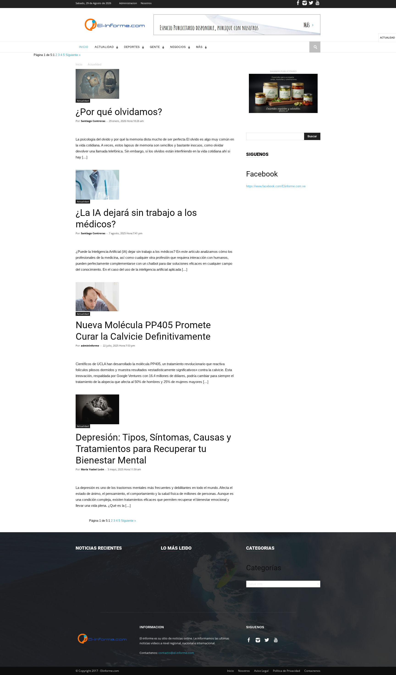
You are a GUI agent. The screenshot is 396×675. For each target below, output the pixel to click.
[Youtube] (317, 4)
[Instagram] (305, 4)
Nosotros (146, 3)
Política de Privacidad (286, 671)
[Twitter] (311, 4)
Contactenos (312, 671)
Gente (155, 47)
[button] (314, 51)
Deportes (132, 47)
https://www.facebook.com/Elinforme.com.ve (275, 186)
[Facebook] (298, 4)
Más (199, 47)
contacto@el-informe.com (176, 653)
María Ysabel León (92, 469)
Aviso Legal (261, 671)
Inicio (83, 47)
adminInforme (90, 345)
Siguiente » (73, 55)
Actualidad (104, 47)
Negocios (178, 47)
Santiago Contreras (93, 121)
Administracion (128, 3)
